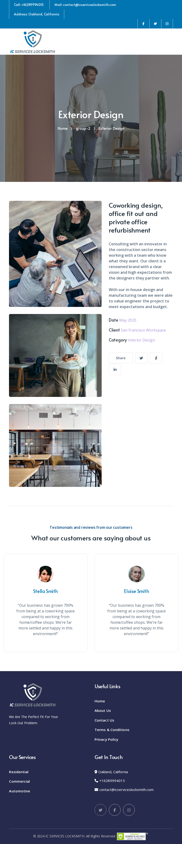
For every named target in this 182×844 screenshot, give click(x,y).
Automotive (19, 791)
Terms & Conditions (112, 729)
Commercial (19, 781)
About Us (103, 710)
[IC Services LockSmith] (32, 41)
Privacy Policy (106, 739)
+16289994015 (112, 780)
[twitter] (141, 358)
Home (63, 128)
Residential (18, 771)
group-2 (83, 128)
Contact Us (104, 720)
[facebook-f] (156, 358)
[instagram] (115, 369)
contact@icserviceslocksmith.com (126, 789)
